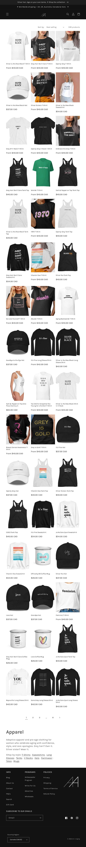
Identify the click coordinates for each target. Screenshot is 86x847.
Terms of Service (50, 788)
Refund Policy (49, 794)
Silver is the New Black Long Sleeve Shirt (67, 361)
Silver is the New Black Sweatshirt (65, 106)
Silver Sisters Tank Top (65, 491)
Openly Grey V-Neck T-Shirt (41, 149)
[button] (7, 14)
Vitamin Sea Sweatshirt (15, 574)
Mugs (16, 761)
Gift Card (10, 805)
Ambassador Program (30, 778)
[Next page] (59, 717)
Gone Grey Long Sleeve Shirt (42, 700)
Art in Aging (76, 839)
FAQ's (8, 794)
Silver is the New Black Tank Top (17, 233)
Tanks (19, 758)
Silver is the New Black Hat (16, 105)
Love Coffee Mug (37, 657)
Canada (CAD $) (16, 840)
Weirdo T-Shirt (36, 190)
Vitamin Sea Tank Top (39, 491)
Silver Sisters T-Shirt (39, 105)
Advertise (29, 791)
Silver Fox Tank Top (63, 275)
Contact (9, 788)
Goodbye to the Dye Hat (15, 360)
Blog (8, 778)
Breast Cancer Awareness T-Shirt (17, 448)
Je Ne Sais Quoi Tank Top (65, 657)
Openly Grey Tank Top (64, 232)
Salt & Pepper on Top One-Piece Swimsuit (16, 405)
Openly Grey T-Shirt (63, 64)
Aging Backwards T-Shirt (65, 319)
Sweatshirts (38, 755)
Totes (9, 761)
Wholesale (29, 797)
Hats (37, 758)
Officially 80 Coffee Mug (40, 574)
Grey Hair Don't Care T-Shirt (41, 64)
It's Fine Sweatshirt (38, 532)
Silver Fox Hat (61, 574)
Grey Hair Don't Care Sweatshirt (14, 276)
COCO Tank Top (12, 532)
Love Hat (9, 615)
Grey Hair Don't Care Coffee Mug (16, 658)
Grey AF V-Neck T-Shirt (15, 149)
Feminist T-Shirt (62, 615)
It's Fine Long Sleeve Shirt (41, 360)
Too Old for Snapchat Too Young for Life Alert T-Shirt (41, 405)
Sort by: (41, 27)
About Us (10, 783)
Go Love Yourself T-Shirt (15, 319)
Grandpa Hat (36, 615)
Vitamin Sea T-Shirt (38, 275)
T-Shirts (26, 755)
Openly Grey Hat (12, 491)
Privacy (46, 778)
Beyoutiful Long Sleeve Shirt (17, 700)
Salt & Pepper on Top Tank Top (68, 190)
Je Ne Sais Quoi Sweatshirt (66, 532)
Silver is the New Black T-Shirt (18, 64)
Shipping (47, 783)
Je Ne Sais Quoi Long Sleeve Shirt (67, 701)
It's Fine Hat (60, 447)
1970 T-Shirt (35, 232)
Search (9, 799)
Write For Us (30, 786)
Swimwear (46, 758)
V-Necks (28, 758)
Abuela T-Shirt (36, 319)
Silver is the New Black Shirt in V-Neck (67, 405)
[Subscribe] (40, 818)
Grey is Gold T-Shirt (38, 447)
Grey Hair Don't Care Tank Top (17, 190)
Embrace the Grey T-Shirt (65, 149)
